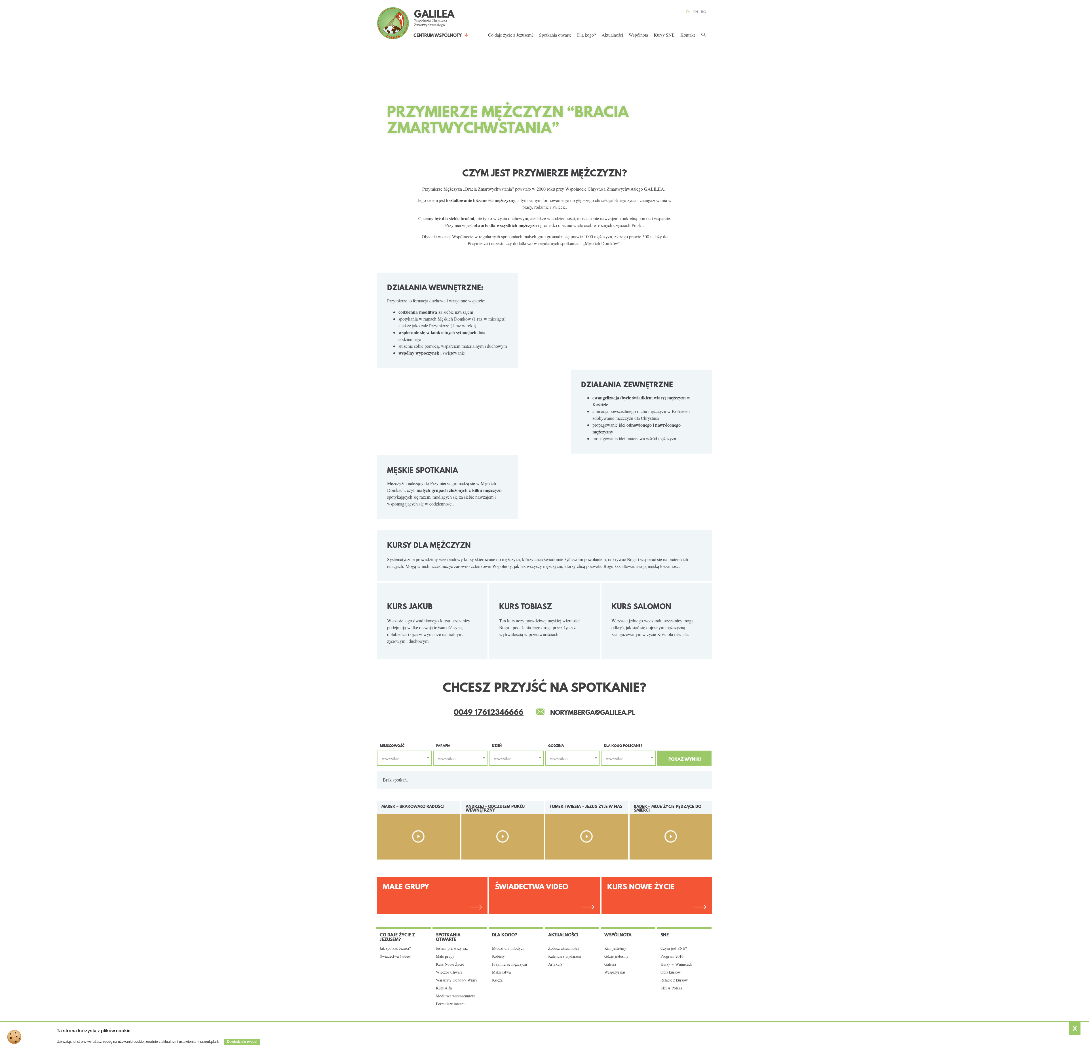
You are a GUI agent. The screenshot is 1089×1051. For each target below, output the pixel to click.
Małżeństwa (501, 972)
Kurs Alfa (444, 988)
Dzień (497, 745)
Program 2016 (671, 956)
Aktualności (612, 35)
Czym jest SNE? (673, 948)
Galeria (610, 964)
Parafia (443, 745)
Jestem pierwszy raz (452, 948)
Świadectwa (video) (395, 956)
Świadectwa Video (531, 886)
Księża (497, 980)
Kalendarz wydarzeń (564, 956)
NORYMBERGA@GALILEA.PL (592, 712)
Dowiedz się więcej (242, 1042)
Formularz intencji (451, 1004)
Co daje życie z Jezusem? (510, 35)
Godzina (556, 745)
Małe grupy (445, 956)
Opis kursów (670, 972)
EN (695, 11)
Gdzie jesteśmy (616, 956)
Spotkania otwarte (555, 35)
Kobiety (498, 956)
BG (703, 11)
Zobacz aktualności (563, 948)
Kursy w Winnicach (676, 964)
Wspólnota (638, 35)
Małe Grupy (406, 886)
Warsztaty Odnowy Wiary (456, 980)
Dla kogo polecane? (623, 745)
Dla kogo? (586, 35)
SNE (664, 935)
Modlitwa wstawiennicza (455, 996)
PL (688, 11)
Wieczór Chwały (449, 972)
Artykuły (555, 964)
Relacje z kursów (674, 980)
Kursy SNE (664, 35)
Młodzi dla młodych (508, 948)
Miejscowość (392, 745)
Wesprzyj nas (614, 972)
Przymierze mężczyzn (509, 964)
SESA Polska (671, 988)
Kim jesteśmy (615, 948)
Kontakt (687, 35)
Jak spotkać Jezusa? (395, 948)
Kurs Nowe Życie (641, 886)
